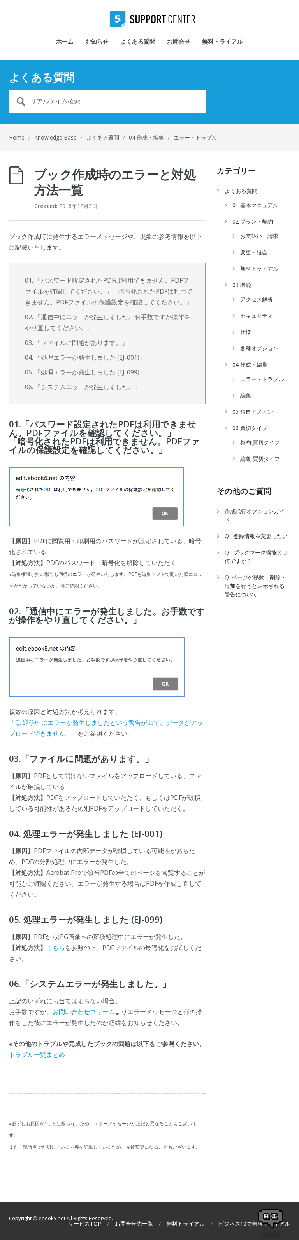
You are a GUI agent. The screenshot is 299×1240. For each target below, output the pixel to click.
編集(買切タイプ (260, 458)
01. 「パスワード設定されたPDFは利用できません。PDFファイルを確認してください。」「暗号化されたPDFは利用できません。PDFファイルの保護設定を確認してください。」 (108, 291)
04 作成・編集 (146, 137)
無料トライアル (222, 41)
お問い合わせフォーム (84, 1011)
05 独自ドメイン (252, 411)
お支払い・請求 (259, 236)
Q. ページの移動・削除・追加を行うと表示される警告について (255, 586)
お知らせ (97, 41)
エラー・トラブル (195, 137)
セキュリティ (256, 315)
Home (17, 137)
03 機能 (241, 285)
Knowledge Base (55, 137)
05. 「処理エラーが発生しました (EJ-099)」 (85, 372)
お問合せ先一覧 (134, 1223)
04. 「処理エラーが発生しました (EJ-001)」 (85, 357)
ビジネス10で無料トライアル (254, 1223)
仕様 (245, 332)
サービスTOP (84, 1223)
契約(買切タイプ (260, 442)
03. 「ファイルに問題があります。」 (76, 342)
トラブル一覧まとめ (37, 1054)
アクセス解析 (256, 299)
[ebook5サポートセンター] (149, 19)
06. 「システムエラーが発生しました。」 (83, 387)
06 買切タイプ (249, 428)
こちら (55, 947)
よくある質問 (137, 41)
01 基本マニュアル (255, 205)
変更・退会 (253, 252)
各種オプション (259, 348)
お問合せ (178, 41)
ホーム (65, 41)
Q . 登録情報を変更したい (256, 536)
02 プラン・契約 (252, 221)
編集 (245, 395)
